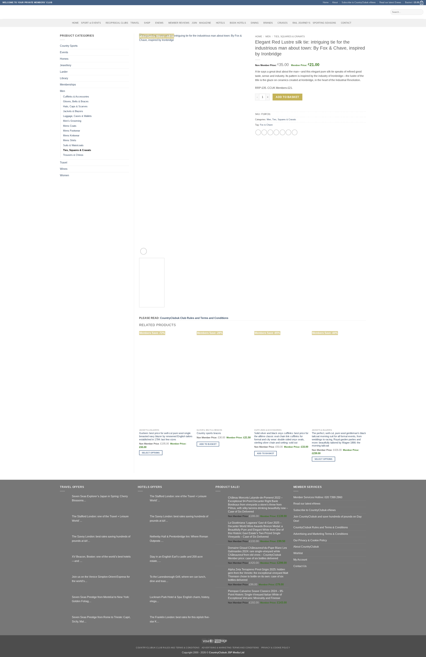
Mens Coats (69, 126)
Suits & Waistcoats (73, 145)
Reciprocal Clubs (117, 23)
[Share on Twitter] (264, 132)
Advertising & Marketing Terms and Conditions (230, 648)
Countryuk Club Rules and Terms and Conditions (194, 317)
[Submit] (420, 12)
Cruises (283, 23)
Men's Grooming (72, 121)
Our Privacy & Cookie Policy (310, 540)
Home (325, 2)
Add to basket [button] (208, 444)
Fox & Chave (266, 125)
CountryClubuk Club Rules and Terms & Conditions (167, 648)
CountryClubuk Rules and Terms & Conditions (320, 527)
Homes (64, 58)
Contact (346, 23)
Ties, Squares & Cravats (77, 150)
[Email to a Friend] (270, 132)
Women (64, 175)
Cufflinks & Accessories (76, 96)
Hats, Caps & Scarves (75, 106)
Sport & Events (91, 23)
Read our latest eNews (306, 503)
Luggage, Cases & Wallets (77, 116)
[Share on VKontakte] (282, 132)
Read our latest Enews (390, 2)
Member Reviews (179, 23)
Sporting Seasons (324, 23)
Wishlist (298, 553)
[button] (414, 2)
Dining (255, 23)
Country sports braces (209, 433)
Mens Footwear (71, 130)
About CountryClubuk (306, 546)
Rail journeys (301, 23)
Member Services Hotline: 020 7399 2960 (317, 497)
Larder (64, 71)
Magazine (205, 23)
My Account (300, 559)
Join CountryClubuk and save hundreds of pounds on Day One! (327, 518)
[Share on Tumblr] (294, 132)
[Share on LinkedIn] (288, 132)
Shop (147, 23)
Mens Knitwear (71, 135)
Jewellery (65, 65)
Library (64, 78)
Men (62, 90)
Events (64, 52)
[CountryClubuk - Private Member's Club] (16, 12)
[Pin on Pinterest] (276, 132)
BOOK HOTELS (238, 23)
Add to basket (287, 97)
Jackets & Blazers (73, 111)
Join (194, 23)
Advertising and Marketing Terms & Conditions (320, 533)
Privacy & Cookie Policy (275, 648)
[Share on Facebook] (258, 132)
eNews (159, 23)
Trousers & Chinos (73, 155)
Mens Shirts (69, 140)
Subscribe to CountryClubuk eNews (359, 2)
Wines (63, 168)
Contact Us (300, 566)
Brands (268, 23)
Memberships (68, 84)
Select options (151, 453)
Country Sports (69, 45)
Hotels (220, 23)
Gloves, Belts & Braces (76, 101)
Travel (134, 23)
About (335, 2)
